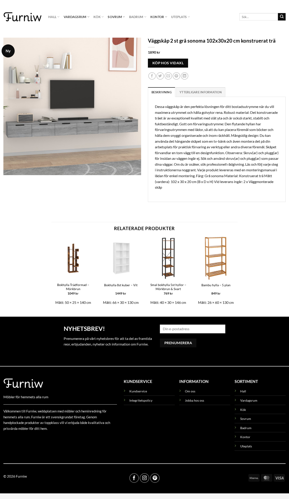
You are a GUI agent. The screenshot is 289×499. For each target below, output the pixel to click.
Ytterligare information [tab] (200, 92)
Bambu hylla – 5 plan (216, 285)
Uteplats (179, 17)
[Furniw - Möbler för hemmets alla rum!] (22, 16)
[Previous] (51, 272)
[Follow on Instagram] (144, 478)
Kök (97, 17)
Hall (52, 17)
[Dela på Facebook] (152, 76)
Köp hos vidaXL (168, 63)
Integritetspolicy (140, 400)
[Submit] (282, 17)
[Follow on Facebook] (134, 478)
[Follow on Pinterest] (155, 478)
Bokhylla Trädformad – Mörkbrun (73, 287)
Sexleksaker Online (49, 439)
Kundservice (138, 391)
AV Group (26, 439)
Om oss (190, 391)
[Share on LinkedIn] (184, 76)
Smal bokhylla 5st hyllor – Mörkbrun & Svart (168, 287)
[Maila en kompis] (168, 76)
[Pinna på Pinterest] (176, 76)
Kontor (157, 17)
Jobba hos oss (194, 400)
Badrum (136, 17)
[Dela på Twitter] (160, 76)
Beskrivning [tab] (161, 92)
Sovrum (115, 17)
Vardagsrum (75, 17)
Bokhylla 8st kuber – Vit (121, 285)
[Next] (237, 272)
